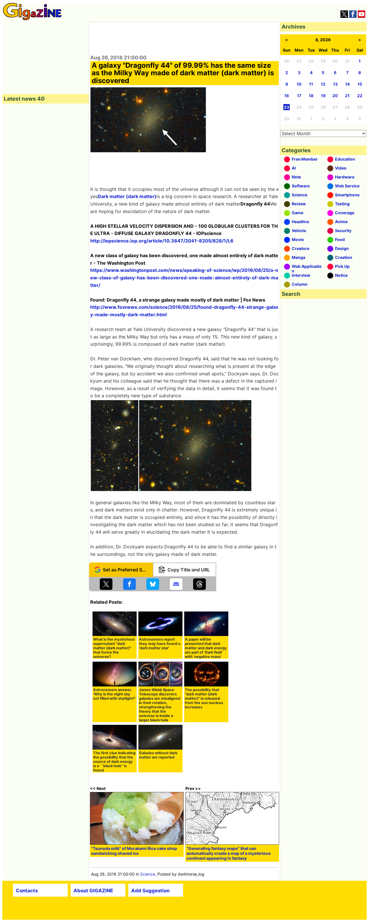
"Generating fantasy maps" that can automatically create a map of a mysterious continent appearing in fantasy (229, 853)
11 (311, 84)
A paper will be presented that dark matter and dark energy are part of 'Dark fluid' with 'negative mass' (206, 648)
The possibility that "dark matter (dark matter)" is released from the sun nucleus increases (204, 698)
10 (299, 84)
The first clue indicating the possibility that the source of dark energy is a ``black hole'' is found (114, 761)
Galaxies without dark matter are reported (158, 755)
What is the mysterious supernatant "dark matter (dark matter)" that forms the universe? (114, 648)
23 (286, 107)
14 (347, 84)
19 (323, 95)
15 (359, 84)
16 (286, 95)
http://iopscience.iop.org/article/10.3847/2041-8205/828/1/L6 (162, 241)
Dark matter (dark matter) (127, 196)
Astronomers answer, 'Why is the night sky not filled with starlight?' (114, 694)
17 (299, 95)
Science (147, 874)
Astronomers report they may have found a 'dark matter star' (159, 643)
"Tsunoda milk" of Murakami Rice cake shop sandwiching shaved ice (134, 851)
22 (359, 95)
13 (335, 84)
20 (335, 95)
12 (323, 84)
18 (311, 95)
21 (347, 95)
